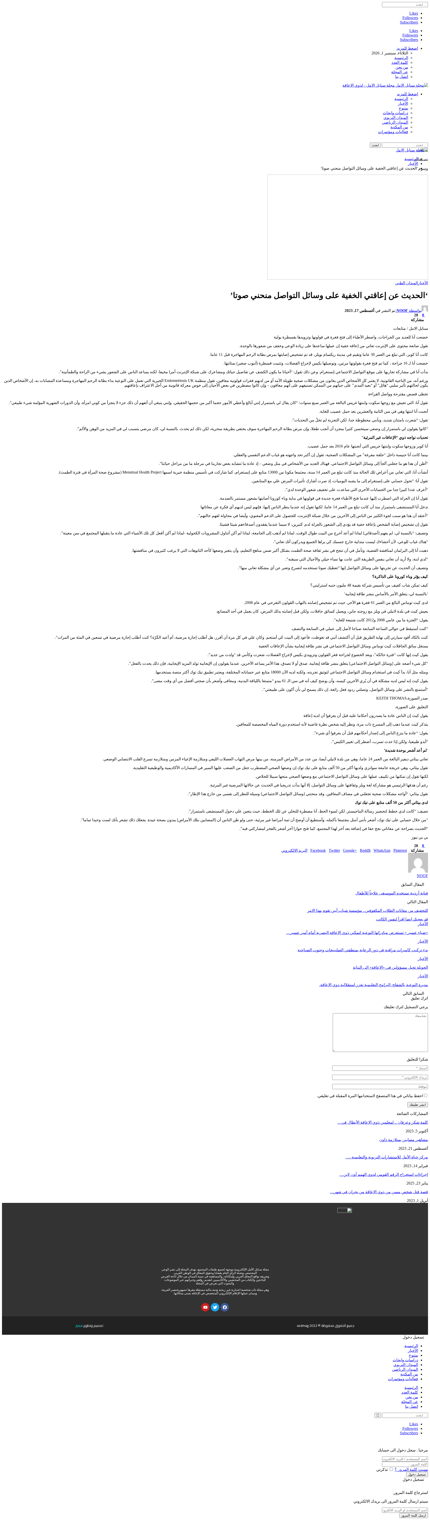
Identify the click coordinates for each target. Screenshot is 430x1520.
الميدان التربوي (395, 117)
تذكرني (382, 1469)
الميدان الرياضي (395, 122)
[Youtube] (205, 1307)
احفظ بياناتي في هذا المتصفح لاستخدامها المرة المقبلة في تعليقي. (370, 1096)
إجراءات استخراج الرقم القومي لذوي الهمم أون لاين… (383, 1174)
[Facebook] (224, 1307)
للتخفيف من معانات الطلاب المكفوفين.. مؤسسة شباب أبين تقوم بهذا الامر (367, 910)
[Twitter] (215, 1307)
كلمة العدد (399, 62)
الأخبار (403, 103)
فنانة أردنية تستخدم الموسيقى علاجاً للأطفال (391, 893)
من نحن (401, 67)
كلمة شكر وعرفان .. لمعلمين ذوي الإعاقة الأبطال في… (382, 1122)
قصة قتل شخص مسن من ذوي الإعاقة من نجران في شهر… (379, 1192)
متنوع (403, 108)
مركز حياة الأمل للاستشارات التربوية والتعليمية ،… (386, 1157)
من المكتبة (399, 127)
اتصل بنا (401, 76)
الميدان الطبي (406, 283)
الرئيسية (401, 58)
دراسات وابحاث (395, 113)
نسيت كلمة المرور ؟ (411, 1469)
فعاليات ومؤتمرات (393, 132)
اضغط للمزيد (407, 48)
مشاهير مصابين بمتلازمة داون (403, 1140)
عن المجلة (399, 72)
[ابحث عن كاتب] (418, 871)
